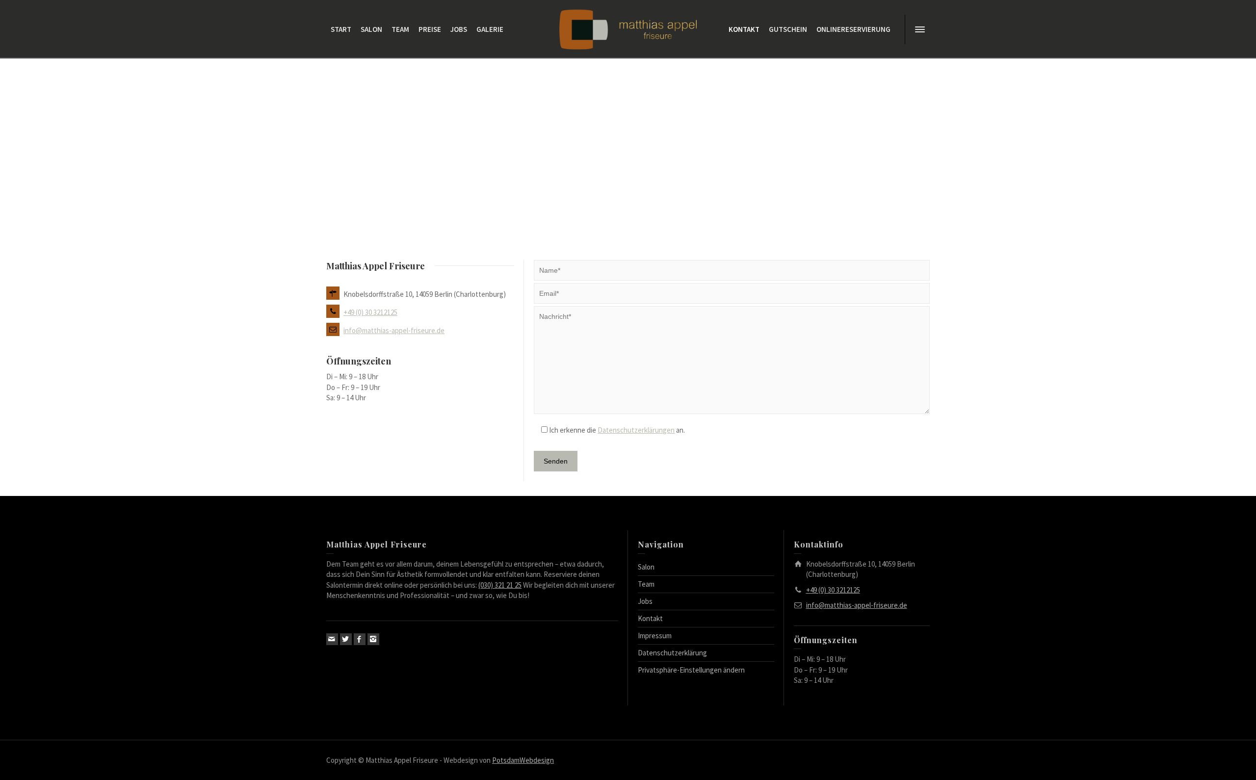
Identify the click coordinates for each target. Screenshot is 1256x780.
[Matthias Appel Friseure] (628, 28)
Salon (646, 567)
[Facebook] (360, 639)
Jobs (645, 601)
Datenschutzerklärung (672, 652)
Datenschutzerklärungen (636, 430)
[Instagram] (373, 639)
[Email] (332, 639)
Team (646, 584)
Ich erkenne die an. (616, 430)
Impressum (655, 635)
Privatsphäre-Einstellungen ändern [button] (691, 670)
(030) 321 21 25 (500, 585)
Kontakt (650, 618)
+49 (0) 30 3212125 (370, 312)
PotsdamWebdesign (523, 760)
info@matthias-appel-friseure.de (394, 330)
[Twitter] (346, 639)
